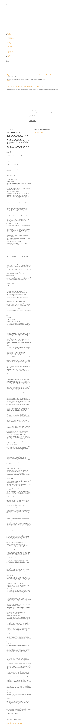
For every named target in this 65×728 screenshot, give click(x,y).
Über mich (9, 34)
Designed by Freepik (12, 722)
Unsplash (20, 723)
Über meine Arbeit (11, 35)
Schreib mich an (39, 132)
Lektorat (9, 43)
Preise (8, 48)
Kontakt (8, 55)
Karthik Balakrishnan (12, 723)
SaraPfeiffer (10, 76)
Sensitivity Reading (11, 44)
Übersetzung (10, 46)
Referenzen (10, 37)
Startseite (8, 33)
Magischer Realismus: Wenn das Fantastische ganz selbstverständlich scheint (30, 75)
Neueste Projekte (11, 38)
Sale (8, 57)
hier (12, 176)
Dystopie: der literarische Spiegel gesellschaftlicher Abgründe (25, 86)
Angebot (8, 42)
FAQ (8, 56)
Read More (8, 80)
